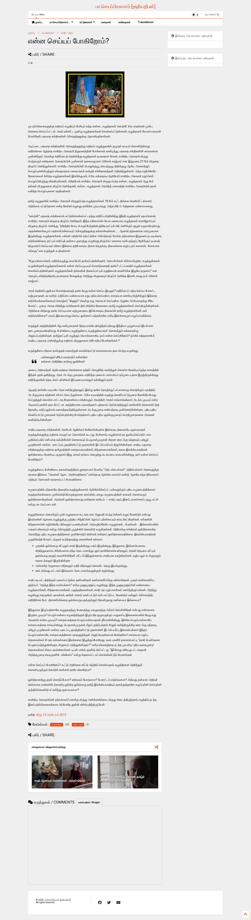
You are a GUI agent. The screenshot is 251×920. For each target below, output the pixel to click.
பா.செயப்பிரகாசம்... (59, 22)
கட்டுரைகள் (86, 22)
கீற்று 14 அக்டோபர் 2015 (51, 714)
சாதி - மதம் (67, 32)
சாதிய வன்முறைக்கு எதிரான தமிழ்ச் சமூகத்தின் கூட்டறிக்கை (122, 778)
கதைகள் (106, 22)
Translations (146, 22)
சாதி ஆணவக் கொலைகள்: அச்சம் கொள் (60, 780)
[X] (109, 902)
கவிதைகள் (124, 22)
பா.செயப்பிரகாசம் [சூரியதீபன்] (125, 6)
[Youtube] (118, 902)
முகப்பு (38, 22)
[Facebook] (100, 902)
